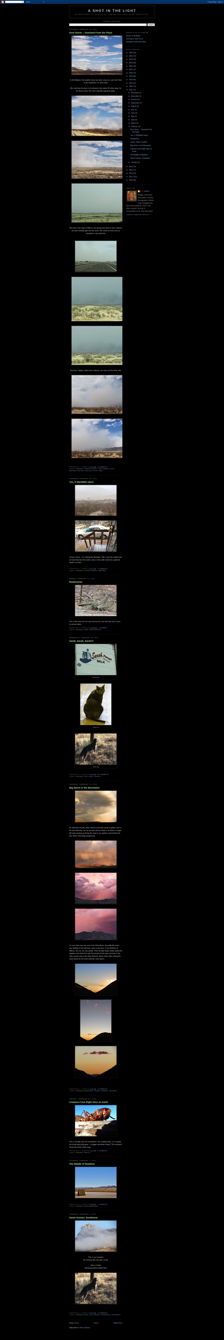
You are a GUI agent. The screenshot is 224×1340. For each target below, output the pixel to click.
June (133, 113)
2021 (131, 69)
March (133, 123)
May (133, 116)
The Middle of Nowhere (82, 1164)
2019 (131, 76)
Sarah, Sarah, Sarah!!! (81, 641)
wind (101, 470)
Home (96, 1323)
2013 (131, 170)
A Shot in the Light (112, 11)
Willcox (81, 470)
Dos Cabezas (104, 468)
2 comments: (102, 569)
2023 (131, 63)
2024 (131, 59)
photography (95, 629)
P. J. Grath (144, 191)
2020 (131, 73)
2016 (131, 86)
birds (86, 629)
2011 (131, 177)
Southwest (116, 1314)
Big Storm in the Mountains (84, 787)
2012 (131, 173)
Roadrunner (75, 582)
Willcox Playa (91, 470)
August (134, 106)
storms (97, 1091)
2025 (131, 56)
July (133, 110)
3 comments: (102, 1089)
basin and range (91, 1206)
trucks (97, 776)
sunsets (104, 1091)
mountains (88, 1091)
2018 (131, 80)
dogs (91, 776)
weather (72, 470)
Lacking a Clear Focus (134, 39)
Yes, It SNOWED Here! (81, 482)
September (135, 103)
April (133, 120)
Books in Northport (133, 36)
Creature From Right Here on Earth (88, 1102)
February (134, 126)
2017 (131, 83)
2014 (131, 167)
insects (87, 1152)
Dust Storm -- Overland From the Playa (90, 32)
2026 (131, 53)
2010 (131, 180)
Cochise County (90, 468)
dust (112, 468)
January (134, 162)
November (135, 96)
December (135, 93)
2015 (131, 90)
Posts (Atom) (85, 1328)
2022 (131, 66)
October (134, 99)
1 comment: (103, 628)
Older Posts (117, 1323)
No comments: (103, 774)
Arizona (79, 468)
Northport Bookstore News (136, 42)
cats (86, 776)
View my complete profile (137, 214)
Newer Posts (74, 1323)
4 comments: (102, 467)
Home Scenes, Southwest (83, 1217)
